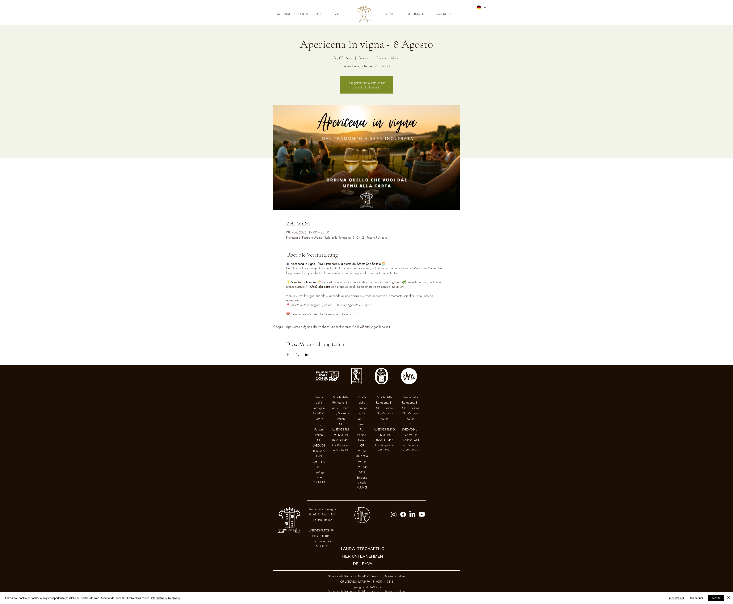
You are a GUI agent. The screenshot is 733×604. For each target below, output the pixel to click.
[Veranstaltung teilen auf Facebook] (288, 354)
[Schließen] (728, 598)
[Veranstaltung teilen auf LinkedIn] (306, 354)
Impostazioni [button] (676, 598)
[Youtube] (421, 514)
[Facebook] (403, 514)
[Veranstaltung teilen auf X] (297, 354)
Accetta (716, 598)
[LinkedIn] (412, 514)
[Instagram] (393, 514)
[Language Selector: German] (481, 7)
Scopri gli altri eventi (366, 87)
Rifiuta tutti (696, 598)
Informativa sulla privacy (165, 598)
